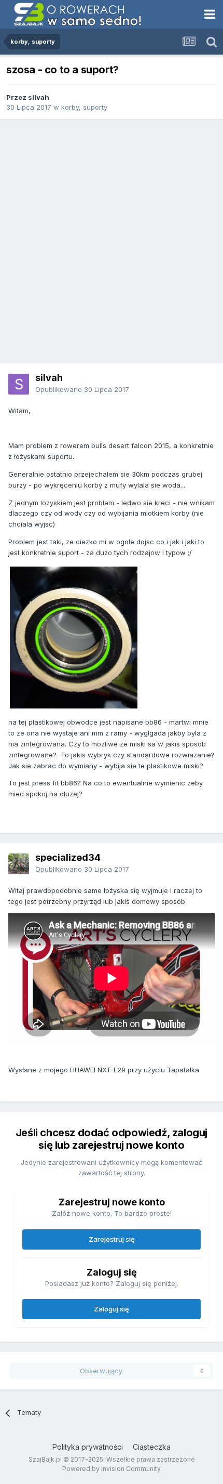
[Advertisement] (111, 241)
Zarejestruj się (112, 1239)
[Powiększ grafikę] (73, 637)
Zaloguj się (111, 1309)
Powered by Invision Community (111, 1469)
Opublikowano (82, 389)
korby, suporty (84, 107)
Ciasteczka (152, 1446)
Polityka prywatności (87, 1446)
